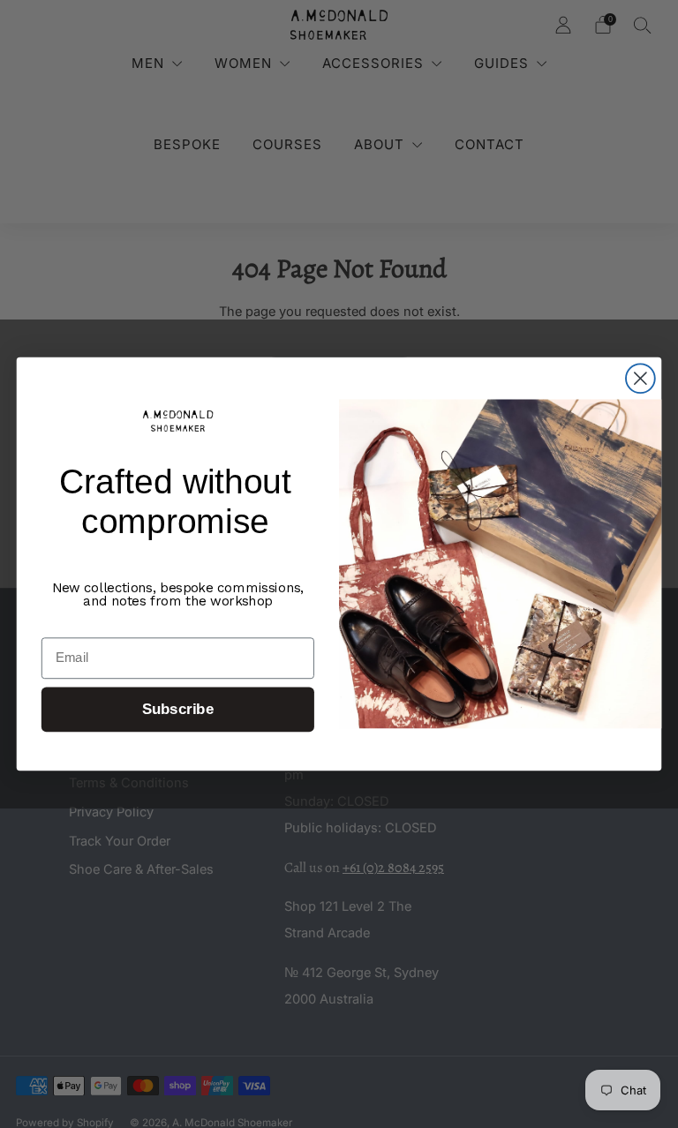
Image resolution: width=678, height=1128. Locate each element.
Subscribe (178, 710)
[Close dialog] (640, 378)
